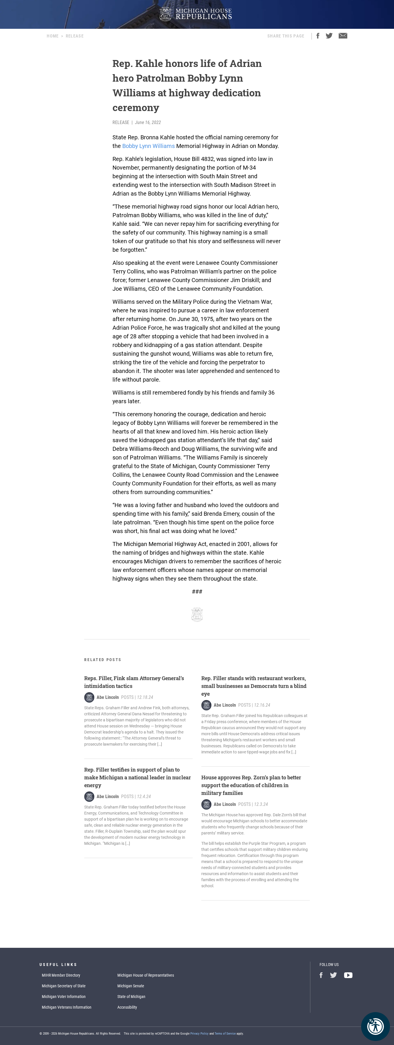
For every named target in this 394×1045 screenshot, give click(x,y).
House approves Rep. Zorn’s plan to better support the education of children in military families (251, 785)
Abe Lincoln (108, 697)
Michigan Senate (130, 986)
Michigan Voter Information (64, 996)
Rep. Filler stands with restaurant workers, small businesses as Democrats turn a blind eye (254, 686)
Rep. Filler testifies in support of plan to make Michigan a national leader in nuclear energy (137, 777)
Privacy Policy (199, 1033)
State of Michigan (131, 996)
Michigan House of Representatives (145, 975)
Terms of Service (225, 1033)
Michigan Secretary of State (64, 986)
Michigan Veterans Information (66, 1007)
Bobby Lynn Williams (148, 145)
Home (53, 36)
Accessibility (127, 1007)
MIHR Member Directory (61, 975)
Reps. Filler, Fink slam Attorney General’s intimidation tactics (134, 682)
